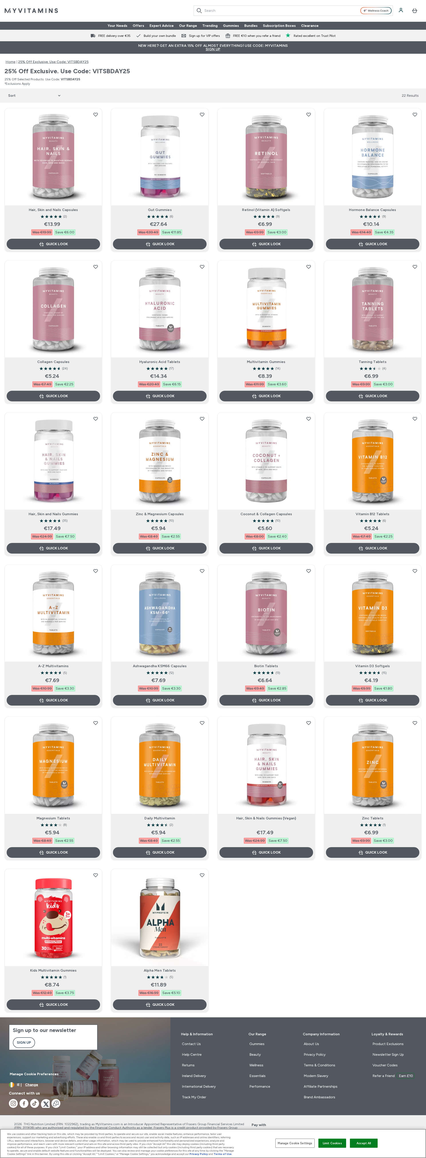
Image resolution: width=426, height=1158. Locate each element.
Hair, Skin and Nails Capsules (53, 210)
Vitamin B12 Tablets (372, 514)
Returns (188, 1065)
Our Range (188, 26)
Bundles (251, 26)
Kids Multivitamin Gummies (53, 970)
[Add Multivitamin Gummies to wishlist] (308, 266)
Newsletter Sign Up (388, 1054)
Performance (259, 1086)
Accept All (364, 1143)
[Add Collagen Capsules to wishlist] (95, 266)
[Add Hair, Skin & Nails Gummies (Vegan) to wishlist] (308, 722)
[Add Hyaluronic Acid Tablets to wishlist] (202, 266)
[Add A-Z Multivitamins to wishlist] (95, 570)
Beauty (255, 1054)
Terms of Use (223, 1154)
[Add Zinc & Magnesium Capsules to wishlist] (202, 418)
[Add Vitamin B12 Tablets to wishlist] (414, 418)
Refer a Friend (393, 1076)
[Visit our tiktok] (34, 1103)
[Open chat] (55, 1103)
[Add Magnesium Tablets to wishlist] (95, 722)
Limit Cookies (332, 1143)
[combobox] (293, 10)
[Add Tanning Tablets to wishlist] (414, 266)
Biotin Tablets (266, 666)
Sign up (24, 1042)
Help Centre (192, 1054)
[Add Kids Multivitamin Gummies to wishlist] (95, 875)
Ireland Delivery (194, 1076)
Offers (138, 26)
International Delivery (199, 1086)
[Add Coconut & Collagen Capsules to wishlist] (308, 418)
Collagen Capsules (53, 362)
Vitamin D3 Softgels (372, 666)
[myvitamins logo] (31, 10)
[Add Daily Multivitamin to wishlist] (202, 722)
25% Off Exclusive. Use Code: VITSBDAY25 (53, 62)
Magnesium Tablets (53, 818)
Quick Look (57, 244)
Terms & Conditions (319, 1065)
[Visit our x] (45, 1103)
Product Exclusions (388, 1044)
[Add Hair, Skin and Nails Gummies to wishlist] (95, 418)
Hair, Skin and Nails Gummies (53, 514)
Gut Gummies (160, 210)
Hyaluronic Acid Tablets (159, 362)
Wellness (256, 1065)
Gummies (231, 26)
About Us (311, 1044)
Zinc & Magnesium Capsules (160, 514)
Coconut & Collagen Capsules (266, 514)
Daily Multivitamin (159, 818)
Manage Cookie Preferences (34, 1074)
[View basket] (414, 10)
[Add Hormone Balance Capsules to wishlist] (414, 114)
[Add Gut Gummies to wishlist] (202, 114)
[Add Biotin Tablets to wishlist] (308, 570)
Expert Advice (162, 26)
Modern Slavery (316, 1076)
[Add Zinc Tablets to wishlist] (414, 722)
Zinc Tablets (372, 818)
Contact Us (191, 1044)
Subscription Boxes (279, 26)
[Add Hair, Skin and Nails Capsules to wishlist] (95, 114)
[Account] (401, 11)
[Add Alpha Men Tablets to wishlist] (202, 875)
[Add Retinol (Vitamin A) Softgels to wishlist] (308, 114)
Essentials (257, 1076)
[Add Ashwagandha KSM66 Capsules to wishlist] (202, 570)
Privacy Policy (314, 1054)
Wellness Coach (378, 10)
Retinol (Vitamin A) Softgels (266, 210)
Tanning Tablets (373, 362)
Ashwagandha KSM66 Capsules (160, 666)
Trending (210, 26)
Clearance (310, 26)
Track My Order (194, 1097)
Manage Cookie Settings (295, 1143)
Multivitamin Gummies (266, 362)
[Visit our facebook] (24, 1103)
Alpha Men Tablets (160, 970)
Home (11, 62)
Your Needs (117, 26)
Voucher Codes (385, 1065)
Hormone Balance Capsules (372, 210)
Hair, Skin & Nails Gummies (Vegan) (266, 818)
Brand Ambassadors (319, 1097)
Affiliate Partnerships (320, 1086)
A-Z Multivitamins (53, 666)
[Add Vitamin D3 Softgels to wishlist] (414, 570)
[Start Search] (199, 10)
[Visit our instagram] (13, 1103)
